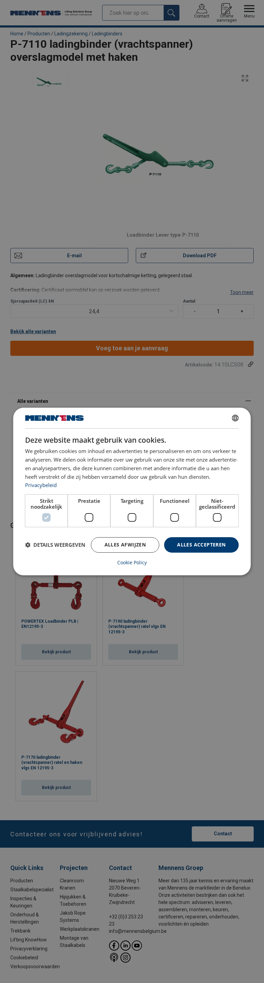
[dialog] (132, 491)
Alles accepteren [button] (201, 544)
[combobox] (235, 418)
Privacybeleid (41, 485)
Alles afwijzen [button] (125, 544)
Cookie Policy (132, 563)
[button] (55, 545)
